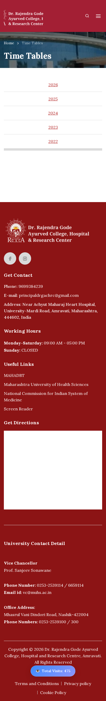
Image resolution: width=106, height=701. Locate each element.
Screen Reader (18, 408)
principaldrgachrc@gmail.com (49, 295)
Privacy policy (77, 683)
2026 (53, 84)
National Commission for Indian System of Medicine (46, 396)
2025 (53, 98)
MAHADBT (14, 375)
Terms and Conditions (37, 683)
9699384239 (31, 286)
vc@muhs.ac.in (37, 592)
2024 (53, 113)
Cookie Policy (53, 692)
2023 (53, 127)
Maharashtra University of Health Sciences (46, 384)
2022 (53, 141)
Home (9, 43)
